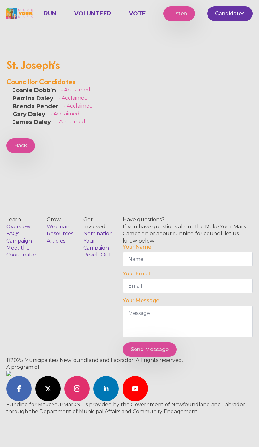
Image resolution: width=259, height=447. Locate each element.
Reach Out (97, 255)
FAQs (12, 234)
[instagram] (77, 388)
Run (50, 13)
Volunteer (92, 13)
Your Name (137, 247)
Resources (60, 234)
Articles (56, 241)
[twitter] (48, 388)
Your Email (136, 273)
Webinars (58, 227)
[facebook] (19, 388)
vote (137, 13)
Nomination (98, 234)
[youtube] (135, 388)
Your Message (141, 300)
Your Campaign (96, 244)
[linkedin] (106, 388)
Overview (18, 227)
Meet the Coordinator (21, 251)
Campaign (19, 241)
